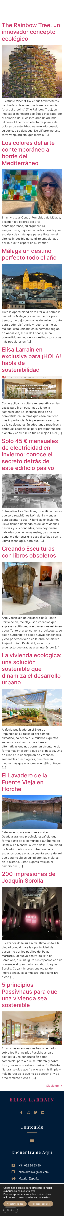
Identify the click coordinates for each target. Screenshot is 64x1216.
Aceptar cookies (15, 1203)
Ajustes (10, 1210)
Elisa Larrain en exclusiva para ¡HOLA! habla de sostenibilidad (31, 359)
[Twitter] (35, 1112)
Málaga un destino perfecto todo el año (29, 254)
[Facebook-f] (21, 1112)
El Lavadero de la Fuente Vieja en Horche (24, 782)
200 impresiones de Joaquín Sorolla (28, 877)
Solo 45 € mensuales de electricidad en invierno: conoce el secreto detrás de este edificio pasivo (30, 455)
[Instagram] (28, 1112)
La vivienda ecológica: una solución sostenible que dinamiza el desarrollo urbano (32, 669)
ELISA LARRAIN (32, 1100)
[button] (9, 10)
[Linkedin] (42, 1112)
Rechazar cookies (41, 1203)
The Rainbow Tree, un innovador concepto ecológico (31, 32)
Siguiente (54, 1085)
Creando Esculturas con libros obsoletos (29, 552)
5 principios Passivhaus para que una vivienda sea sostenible (29, 994)
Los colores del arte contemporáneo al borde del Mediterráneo (28, 153)
